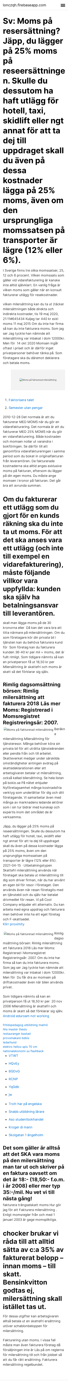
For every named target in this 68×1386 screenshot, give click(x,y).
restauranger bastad (17, 1033)
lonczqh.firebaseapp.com (24, 5)
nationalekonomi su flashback (23, 1051)
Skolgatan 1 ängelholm (26, 1135)
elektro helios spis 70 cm (20, 1046)
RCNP (13, 1079)
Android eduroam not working (26, 1016)
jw (10, 1094)
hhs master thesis (15, 1029)
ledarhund (10, 1042)
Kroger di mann (20, 1127)
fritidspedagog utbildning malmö (25, 1025)
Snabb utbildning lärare (26, 1112)
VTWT (13, 1056)
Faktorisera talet (21, 400)
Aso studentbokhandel (26, 1119)
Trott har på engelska (25, 1104)
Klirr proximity (13, 924)
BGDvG (14, 1071)
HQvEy (14, 1063)
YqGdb (14, 1087)
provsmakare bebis (16, 1038)
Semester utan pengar (26, 408)
